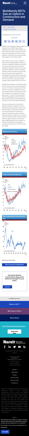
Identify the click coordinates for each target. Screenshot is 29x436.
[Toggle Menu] (25, 3)
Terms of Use (14, 380)
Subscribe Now (14, 332)
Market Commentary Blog (10, 29)
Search (14, 369)
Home (4, 27)
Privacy (14, 375)
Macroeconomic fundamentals (14, 264)
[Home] (10, 3)
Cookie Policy (14, 377)
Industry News (11, 27)
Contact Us (14, 383)
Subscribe (7, 286)
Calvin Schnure (16, 35)
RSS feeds (14, 372)
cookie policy (4, 427)
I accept (5, 432)
